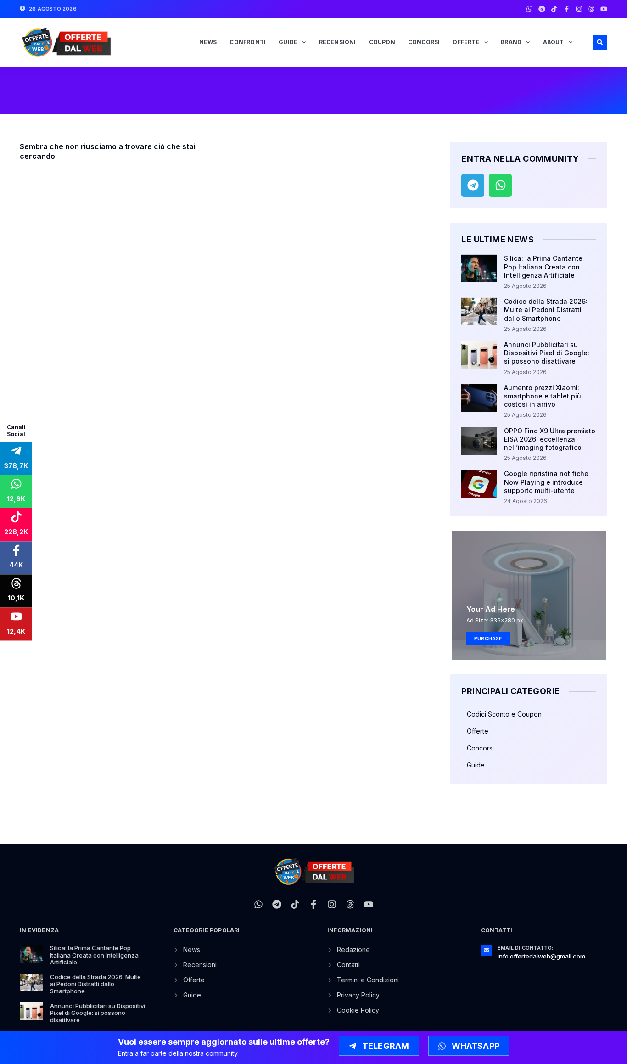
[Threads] (591, 9)
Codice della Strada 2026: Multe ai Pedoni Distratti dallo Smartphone (546, 309)
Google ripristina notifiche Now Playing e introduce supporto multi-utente (546, 482)
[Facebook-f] (566, 9)
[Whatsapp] (529, 9)
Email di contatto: (526, 948)
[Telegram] (541, 9)
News (208, 42)
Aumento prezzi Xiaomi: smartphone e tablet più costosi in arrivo (542, 396)
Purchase (488, 638)
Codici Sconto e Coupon (504, 714)
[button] (600, 42)
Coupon (382, 42)
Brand (511, 42)
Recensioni (337, 42)
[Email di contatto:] (486, 950)
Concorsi (424, 42)
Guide (288, 42)
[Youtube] (603, 9)
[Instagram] (579, 9)
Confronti (248, 42)
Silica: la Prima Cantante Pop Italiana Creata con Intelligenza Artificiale (543, 266)
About (553, 42)
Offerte (466, 42)
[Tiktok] (554, 9)
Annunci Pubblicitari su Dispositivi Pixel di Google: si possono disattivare (546, 353)
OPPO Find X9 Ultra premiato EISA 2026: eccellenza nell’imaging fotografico (549, 439)
